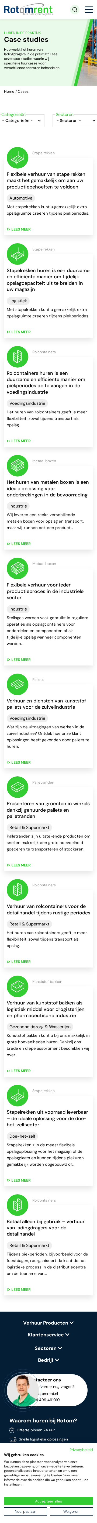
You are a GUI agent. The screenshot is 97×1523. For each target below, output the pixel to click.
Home (9, 91)
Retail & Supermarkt (29, 827)
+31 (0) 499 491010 (43, 1399)
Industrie (18, 506)
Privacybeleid (81, 1449)
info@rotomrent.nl (42, 1393)
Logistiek (18, 301)
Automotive (20, 198)
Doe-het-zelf (22, 1136)
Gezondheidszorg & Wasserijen (40, 1027)
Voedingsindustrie (27, 403)
